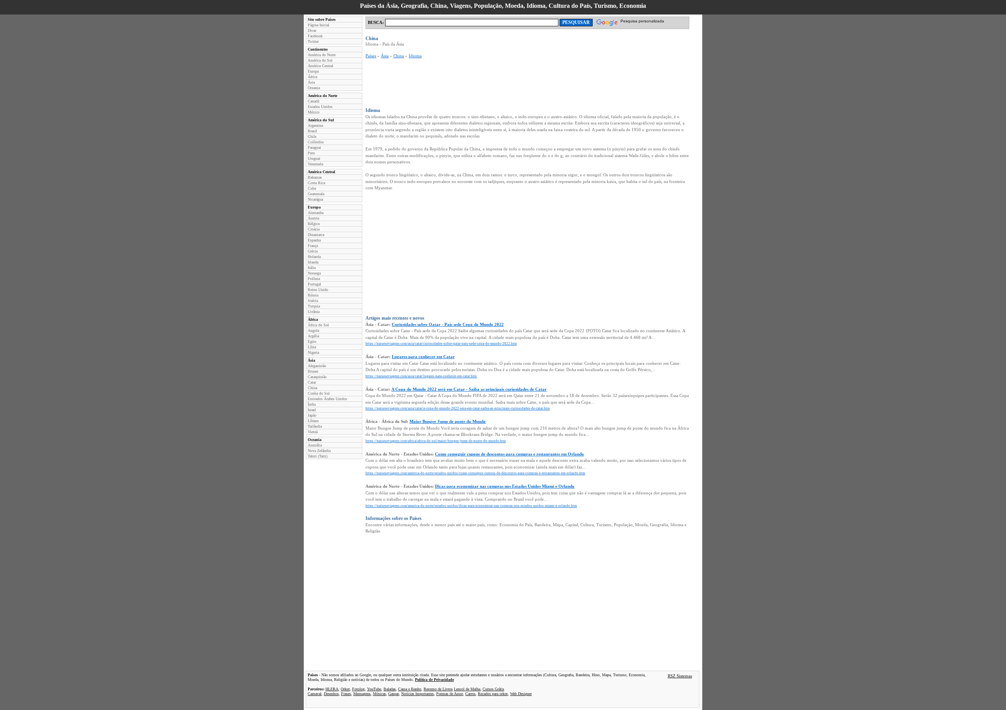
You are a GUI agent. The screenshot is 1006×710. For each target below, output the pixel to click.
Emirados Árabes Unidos (327, 399)
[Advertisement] (508, 83)
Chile (312, 136)
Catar (312, 382)
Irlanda (313, 262)
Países (370, 55)
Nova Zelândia (319, 450)
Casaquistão (317, 377)
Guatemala (316, 194)
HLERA (331, 689)
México (313, 112)
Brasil (312, 131)
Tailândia (315, 426)
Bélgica (313, 223)
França (313, 245)
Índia (312, 404)
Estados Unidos (320, 106)
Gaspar (393, 694)
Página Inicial (318, 25)
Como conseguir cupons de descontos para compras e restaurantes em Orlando (509, 454)
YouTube (374, 689)
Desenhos (331, 694)
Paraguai (314, 147)
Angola (313, 330)
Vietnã (313, 432)
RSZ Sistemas (680, 675)
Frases (346, 694)
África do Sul (318, 325)
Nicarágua (315, 199)
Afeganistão (317, 366)
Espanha (314, 240)
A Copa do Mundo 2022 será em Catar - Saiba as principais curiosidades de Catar (469, 389)
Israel (312, 410)
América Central (320, 66)
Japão (312, 415)
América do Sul (320, 60)
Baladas (390, 689)
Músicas (379, 694)
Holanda (314, 256)
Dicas (312, 30)
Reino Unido (318, 289)
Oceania (314, 88)
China (312, 388)
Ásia (311, 82)
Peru (311, 153)
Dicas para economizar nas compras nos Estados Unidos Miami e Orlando (505, 486)
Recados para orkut (493, 694)
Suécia (313, 300)
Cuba (312, 188)
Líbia (312, 347)
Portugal (314, 284)
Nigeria (313, 352)
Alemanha (315, 212)
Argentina (315, 125)
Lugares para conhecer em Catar (423, 356)
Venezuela (315, 164)
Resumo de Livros (438, 689)
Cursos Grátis (493, 689)
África (312, 77)
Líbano (313, 421)
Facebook (315, 36)
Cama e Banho (409, 689)
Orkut (345, 689)
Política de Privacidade (434, 679)
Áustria (313, 218)
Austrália (315, 445)
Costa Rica (316, 183)
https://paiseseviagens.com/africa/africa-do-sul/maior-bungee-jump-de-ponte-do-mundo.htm (435, 441)
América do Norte (322, 55)
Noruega (314, 273)
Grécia (313, 251)
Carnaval (314, 694)
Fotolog (358, 689)
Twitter (313, 41)
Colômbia (315, 142)
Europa (313, 71)
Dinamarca (316, 234)
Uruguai (314, 158)
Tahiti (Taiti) (317, 456)
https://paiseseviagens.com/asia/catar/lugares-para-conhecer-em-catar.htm (421, 376)
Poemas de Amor (449, 694)
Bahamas (315, 177)
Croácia (313, 229)
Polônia (314, 278)
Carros (470, 694)
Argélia (313, 336)
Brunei (313, 371)
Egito (312, 341)
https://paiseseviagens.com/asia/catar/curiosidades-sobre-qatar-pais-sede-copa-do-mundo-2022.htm (441, 344)
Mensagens (362, 694)
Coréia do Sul (319, 393)
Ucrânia (313, 311)
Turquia (314, 306)
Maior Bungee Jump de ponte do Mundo (447, 421)
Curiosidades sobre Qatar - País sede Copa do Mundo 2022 (448, 324)
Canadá (313, 101)
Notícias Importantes (417, 694)
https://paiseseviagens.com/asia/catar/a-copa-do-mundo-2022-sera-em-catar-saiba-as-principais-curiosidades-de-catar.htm (457, 408)
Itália (312, 267)
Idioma (415, 55)
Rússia (313, 295)
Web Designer (521, 694)
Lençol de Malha (467, 689)
